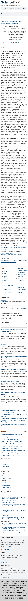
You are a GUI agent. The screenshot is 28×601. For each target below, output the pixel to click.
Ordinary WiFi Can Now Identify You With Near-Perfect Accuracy (14, 511)
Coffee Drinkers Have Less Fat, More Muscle (13, 450)
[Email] (18, 42)
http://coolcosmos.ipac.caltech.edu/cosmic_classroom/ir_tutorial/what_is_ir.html (14, 261)
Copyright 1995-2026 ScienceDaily (11, 585)
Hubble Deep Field (21, 283)
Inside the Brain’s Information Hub (10, 448)
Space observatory (21, 279)
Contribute (17, 581)
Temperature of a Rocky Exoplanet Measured (13, 369)
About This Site (5, 581)
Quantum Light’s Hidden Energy (10, 453)
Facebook (5, 560)
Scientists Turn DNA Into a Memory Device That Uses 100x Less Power (14, 527)
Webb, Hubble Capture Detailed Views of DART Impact (14, 393)
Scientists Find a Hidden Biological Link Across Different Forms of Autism (13, 411)
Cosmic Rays (5, 466)
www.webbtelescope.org (13, 106)
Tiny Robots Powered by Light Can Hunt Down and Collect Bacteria (14, 524)
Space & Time (5, 268)
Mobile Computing (6, 485)
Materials (3, 300)
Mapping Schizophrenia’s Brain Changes (12, 434)
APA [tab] (18, 308)
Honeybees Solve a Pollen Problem (11, 455)
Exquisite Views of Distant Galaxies (10, 381)
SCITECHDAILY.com (11, 407)
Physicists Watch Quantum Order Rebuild (12, 446)
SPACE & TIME (4, 462)
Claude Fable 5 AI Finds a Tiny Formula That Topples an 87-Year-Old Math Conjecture (13, 531)
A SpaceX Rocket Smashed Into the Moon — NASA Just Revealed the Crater (13, 497)
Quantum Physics (6, 478)
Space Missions (8, 292)
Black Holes (7, 283)
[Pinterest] (14, 42)
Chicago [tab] (23, 308)
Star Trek (20, 292)
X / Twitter (5, 562)
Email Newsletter (7, 547)
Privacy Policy (5, 583)
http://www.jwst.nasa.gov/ (7, 253)
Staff (11, 581)
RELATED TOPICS (6, 265)
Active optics (21, 287)
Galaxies (6, 274)
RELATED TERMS (19, 265)
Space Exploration (7, 277)
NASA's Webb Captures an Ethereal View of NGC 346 (13, 343)
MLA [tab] (13, 308)
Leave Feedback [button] (7, 574)
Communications (6, 487)
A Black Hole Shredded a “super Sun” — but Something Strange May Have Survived (13, 505)
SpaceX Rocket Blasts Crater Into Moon (12, 441)
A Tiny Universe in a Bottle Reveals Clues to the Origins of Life (14, 514)
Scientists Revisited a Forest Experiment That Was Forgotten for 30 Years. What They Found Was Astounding (14, 420)
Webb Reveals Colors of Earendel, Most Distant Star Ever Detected (14, 357)
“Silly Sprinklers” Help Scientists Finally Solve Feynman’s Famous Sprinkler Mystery (13, 518)
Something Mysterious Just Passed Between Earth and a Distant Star (14, 415)
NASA (5, 271)
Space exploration (22, 289)
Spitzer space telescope (21, 275)
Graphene (4, 476)
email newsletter (20, 9)
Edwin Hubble (21, 268)
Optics (3, 473)
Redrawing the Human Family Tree (11, 437)
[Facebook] (9, 42)
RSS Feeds (6, 549)
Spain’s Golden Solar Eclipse (9, 444)
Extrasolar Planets (8, 285)
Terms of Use (23, 583)
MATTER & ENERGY (5, 471)
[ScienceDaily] (10, 2)
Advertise (23, 581)
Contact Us (6, 577)
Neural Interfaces (6, 483)
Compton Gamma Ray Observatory (22, 271)
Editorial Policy (14, 583)
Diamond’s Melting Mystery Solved (11, 439)
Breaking (3, 431)
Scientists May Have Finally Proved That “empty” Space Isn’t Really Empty (14, 501)
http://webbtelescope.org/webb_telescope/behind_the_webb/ (14, 248)
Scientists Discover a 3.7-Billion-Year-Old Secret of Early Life (14, 425)
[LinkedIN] (16, 42)
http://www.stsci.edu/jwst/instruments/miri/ (11, 254)
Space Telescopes (7, 288)
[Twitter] (11, 42)
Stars (5, 280)
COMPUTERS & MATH (5, 480)
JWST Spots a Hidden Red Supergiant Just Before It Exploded (12, 330)
